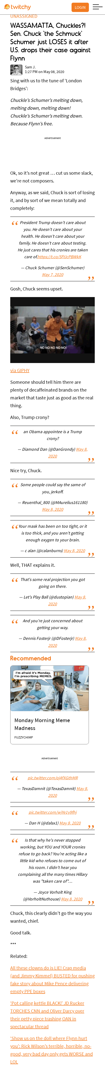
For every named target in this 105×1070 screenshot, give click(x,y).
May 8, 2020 (52, 510)
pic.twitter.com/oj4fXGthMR (53, 778)
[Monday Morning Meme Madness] (49, 688)
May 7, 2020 (52, 275)
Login (80, 7)
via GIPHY (19, 370)
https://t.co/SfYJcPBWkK (59, 257)
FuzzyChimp (23, 737)
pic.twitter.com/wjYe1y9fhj (52, 813)
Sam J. (30, 67)
